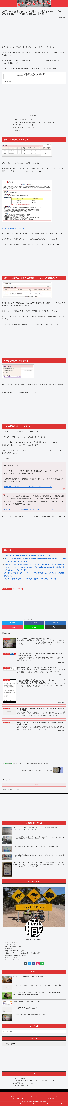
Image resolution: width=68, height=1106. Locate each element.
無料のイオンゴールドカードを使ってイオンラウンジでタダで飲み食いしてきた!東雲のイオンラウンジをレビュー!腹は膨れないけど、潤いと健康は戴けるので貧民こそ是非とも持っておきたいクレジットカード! (34, 567)
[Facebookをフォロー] (33, 963)
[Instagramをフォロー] (38, 963)
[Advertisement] (34, 31)
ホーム (12, 1096)
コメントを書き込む (34, 785)
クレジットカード (18, 588)
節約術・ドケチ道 (7, 588)
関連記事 (17, 130)
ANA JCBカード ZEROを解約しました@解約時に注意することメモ (27, 555)
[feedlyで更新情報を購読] (42, 963)
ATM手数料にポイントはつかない (25, 125)
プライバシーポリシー (17, 1098)
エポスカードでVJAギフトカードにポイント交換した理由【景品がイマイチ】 (30, 579)
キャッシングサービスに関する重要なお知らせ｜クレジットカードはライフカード (31, 509)
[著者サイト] (25, 963)
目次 (31, 116)
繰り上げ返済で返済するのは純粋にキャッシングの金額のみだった (35, 122)
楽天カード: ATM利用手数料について (14, 228)
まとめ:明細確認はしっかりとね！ (25, 127)
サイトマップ (55, 1096)
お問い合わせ (50, 1098)
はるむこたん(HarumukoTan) (34, 939)
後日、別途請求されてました (23, 119)
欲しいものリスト (34, 1096)
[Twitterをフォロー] (29, 963)
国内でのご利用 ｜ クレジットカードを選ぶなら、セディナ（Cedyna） (28, 487)
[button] (64, 1031)
